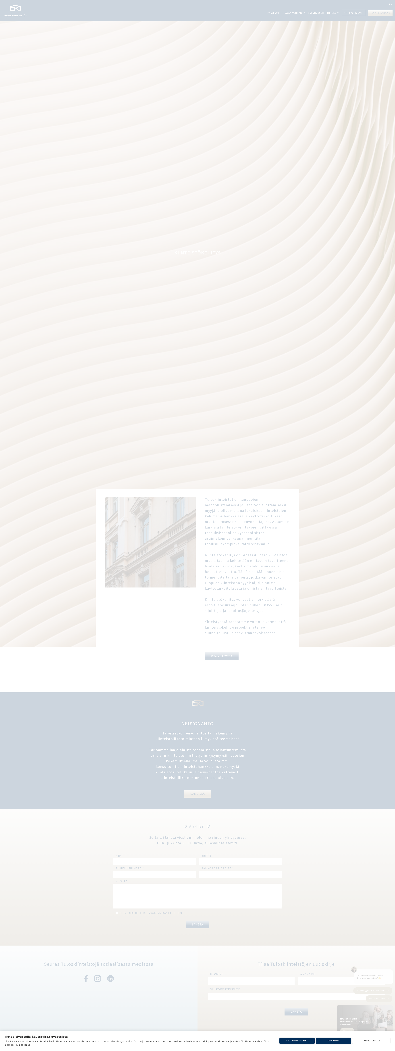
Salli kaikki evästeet (297, 1040)
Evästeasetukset (371, 1040)
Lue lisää (24, 1044)
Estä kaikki (333, 1040)
